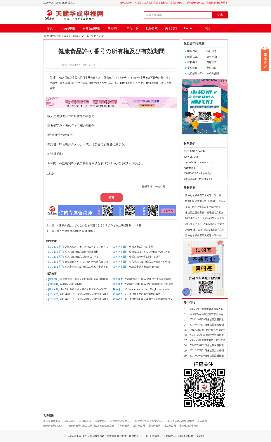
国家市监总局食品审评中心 (149, 421)
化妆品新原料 (195, 73)
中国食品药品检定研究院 (180, 421)
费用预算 (211, 62)
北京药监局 (170, 425)
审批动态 (211, 51)
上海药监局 (139, 425)
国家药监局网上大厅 (54, 425)
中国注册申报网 (51, 421)
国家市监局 (101, 421)
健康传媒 (202, 421)
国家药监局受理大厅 (121, 421)
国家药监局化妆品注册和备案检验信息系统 (91, 425)
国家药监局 (70, 421)
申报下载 (132, 28)
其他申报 (113, 28)
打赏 (111, 197)
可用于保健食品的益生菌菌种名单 (142, 294)
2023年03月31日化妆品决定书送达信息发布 (147, 279)
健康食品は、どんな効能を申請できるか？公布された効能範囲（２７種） (101, 225)
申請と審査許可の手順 (141, 246)
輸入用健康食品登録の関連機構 (75, 230)
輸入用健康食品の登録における (81, 256)
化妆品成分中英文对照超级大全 (206, 309)
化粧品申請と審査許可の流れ (144, 266)
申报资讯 (192, 51)
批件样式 (152, 28)
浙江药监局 (154, 425)
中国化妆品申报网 (189, 425)
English (189, 28)
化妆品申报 (67, 28)
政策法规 (192, 56)
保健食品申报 (91, 28)
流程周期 (211, 56)
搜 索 (219, 14)
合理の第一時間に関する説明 (144, 256)
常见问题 (192, 67)
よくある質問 (89, 36)
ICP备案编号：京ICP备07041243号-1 (165, 436)
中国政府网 (85, 421)
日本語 (205, 28)
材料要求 (192, 62)
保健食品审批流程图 (71, 284)
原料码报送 (212, 73)
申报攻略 (211, 67)
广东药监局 (123, 425)
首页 (50, 28)
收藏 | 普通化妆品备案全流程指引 (203, 206)
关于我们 (171, 28)
